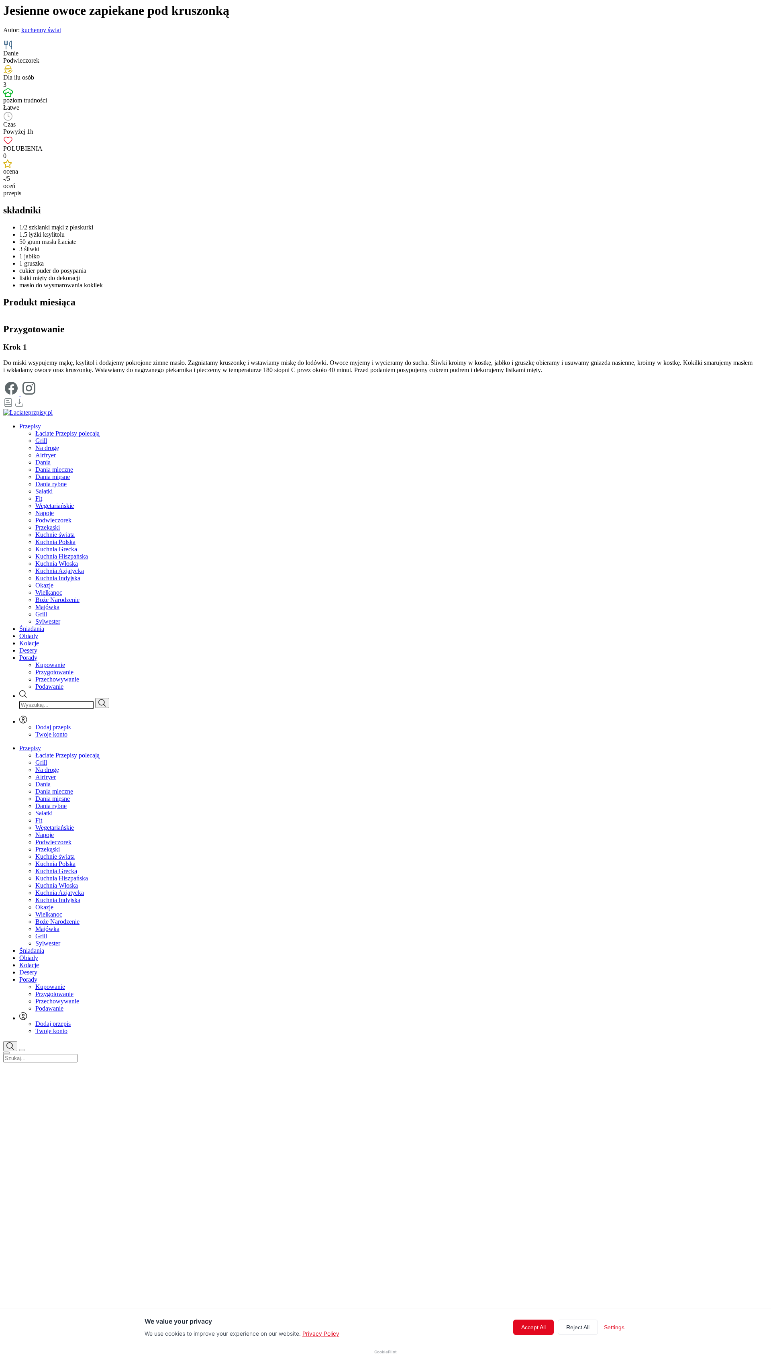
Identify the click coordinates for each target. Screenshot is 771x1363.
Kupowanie (50, 664)
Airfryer (45, 455)
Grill (41, 440)
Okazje (44, 585)
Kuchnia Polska (55, 541)
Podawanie (49, 686)
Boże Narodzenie (57, 599)
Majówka (47, 607)
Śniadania (31, 628)
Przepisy (30, 426)
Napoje (44, 513)
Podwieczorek (53, 520)
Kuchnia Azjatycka (59, 570)
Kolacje (29, 643)
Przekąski (47, 527)
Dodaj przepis (53, 727)
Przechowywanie (57, 679)
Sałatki (44, 491)
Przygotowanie (54, 672)
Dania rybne (51, 484)
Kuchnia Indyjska (57, 578)
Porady (28, 657)
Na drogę (47, 447)
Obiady (28, 635)
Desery (28, 650)
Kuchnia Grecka (56, 549)
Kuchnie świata (55, 534)
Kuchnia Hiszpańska (61, 556)
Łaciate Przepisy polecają (67, 433)
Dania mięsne (52, 476)
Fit (38, 498)
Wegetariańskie (54, 505)
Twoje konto (51, 734)
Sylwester (47, 621)
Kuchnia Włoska (56, 563)
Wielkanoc (48, 592)
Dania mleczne (54, 469)
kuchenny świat (41, 30)
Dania (43, 462)
